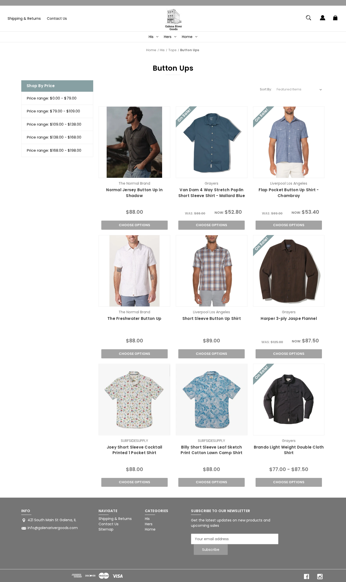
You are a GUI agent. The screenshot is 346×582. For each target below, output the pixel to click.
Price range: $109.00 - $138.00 (54, 124)
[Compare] (134, 173)
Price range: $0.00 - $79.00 (51, 98)
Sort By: (266, 89)
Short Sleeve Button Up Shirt (211, 318)
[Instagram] (319, 576)
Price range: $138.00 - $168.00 (54, 137)
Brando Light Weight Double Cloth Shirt (289, 450)
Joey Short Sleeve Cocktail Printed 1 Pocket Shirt (134, 450)
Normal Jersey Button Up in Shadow (134, 192)
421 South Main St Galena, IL (52, 519)
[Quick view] (122, 173)
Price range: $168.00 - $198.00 (54, 150)
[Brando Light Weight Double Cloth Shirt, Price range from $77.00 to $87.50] (289, 399)
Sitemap (106, 529)
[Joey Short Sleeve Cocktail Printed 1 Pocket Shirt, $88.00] (134, 399)
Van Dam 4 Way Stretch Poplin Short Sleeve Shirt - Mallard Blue (211, 192)
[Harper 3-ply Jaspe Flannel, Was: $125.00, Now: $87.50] (289, 271)
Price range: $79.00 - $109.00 (53, 111)
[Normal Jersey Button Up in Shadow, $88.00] (134, 142)
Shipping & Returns (24, 18)
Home (187, 36)
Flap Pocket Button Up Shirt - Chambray (289, 192)
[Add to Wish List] (146, 173)
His (151, 36)
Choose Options (134, 225)
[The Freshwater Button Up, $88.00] (134, 271)
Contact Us (57, 18)
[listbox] (299, 89)
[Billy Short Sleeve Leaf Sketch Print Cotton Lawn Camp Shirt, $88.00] (211, 399)
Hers (167, 36)
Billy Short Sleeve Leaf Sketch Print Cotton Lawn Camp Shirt (211, 450)
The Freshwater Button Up (134, 318)
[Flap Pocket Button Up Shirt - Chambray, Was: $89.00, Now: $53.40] (289, 142)
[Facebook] (306, 576)
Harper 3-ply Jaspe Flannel (289, 318)
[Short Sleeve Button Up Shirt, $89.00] (211, 271)
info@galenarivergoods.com (53, 527)
